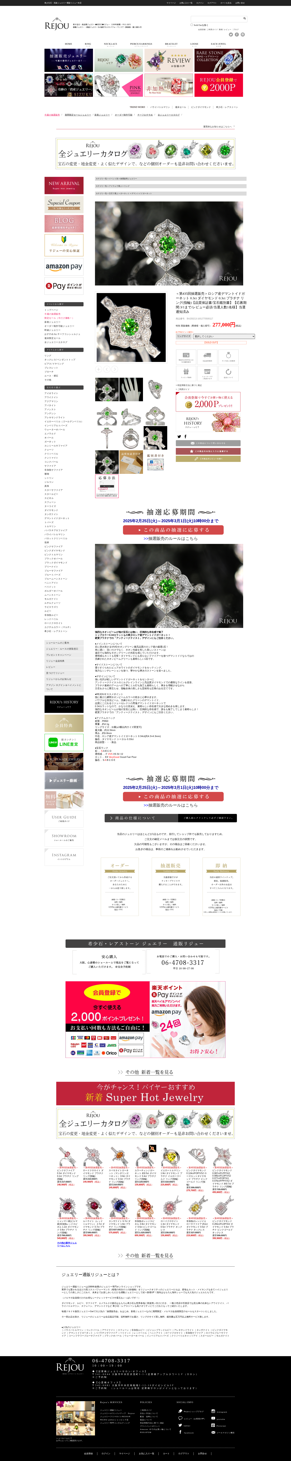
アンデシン (50, 414)
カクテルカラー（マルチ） (58, 627)
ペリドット (50, 587)
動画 (221, 29)
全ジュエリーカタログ (55, 342)
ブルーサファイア (53, 571)
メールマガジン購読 (226, 1433)
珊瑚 (46, 474)
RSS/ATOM (145, 1432)
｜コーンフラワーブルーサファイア (84, 1336)
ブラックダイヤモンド (55, 563)
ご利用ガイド (212, 29)
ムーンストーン (52, 595)
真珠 (46, 486)
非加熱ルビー (51, 615)
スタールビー (51, 494)
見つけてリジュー (55, 673)
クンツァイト (51, 458)
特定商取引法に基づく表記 (152, 1423)
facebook (189, 1433)
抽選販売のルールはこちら (173, 538)
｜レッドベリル (139, 1333)
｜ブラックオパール (112, 1336)
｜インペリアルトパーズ (157, 1336)
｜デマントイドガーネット (80, 1333)
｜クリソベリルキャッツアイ (183, 1336)
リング (47, 356)
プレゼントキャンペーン (58, 655)
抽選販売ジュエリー (128, 179)
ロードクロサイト (53, 623)
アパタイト (50, 405)
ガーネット (50, 442)
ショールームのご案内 (57, 643)
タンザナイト (51, 514)
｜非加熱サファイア (193, 1333)
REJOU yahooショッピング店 (114, 1420)
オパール (49, 438)
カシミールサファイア (55, 446)
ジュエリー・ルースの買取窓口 (62, 649)
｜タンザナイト (202, 1330)
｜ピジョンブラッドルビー (158, 1330)
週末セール (180, 107)
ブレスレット (51, 368)
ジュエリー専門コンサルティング (115, 1423)
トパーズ (49, 522)
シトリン (49, 478)
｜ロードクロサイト (173, 1333)
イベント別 (113, 179)
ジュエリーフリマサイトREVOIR (115, 1416)
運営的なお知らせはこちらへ (217, 126)
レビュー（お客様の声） (195, 1419)
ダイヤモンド (51, 510)
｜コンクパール (91, 1330)
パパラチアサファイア (55, 530)
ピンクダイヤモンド (201, 107)
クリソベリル (51, 454)
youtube (221, 1419)
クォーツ (49, 450)
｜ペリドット (124, 1333)
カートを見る (226, 3)
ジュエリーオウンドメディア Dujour (117, 1413)
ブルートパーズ (52, 575)
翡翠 (46, 543)
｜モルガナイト (221, 1336)
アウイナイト (51, 397)
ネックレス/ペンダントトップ (59, 360)
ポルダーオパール (53, 591)
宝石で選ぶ (113, 193)
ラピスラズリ (51, 607)
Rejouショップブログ (194, 1411)
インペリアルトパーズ (55, 426)
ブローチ (49, 372)
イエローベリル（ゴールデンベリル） (64, 422)
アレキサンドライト (54, 418)
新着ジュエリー (52, 322)
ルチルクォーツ (52, 603)
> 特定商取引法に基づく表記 (189, 385)
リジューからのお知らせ (58, 679)
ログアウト (212, 3)
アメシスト (50, 409)
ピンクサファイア (53, 547)
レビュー (228, 29)
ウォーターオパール (54, 430)
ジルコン (49, 482)
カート (166, 1453)
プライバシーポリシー (150, 1426)
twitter (187, 1426)
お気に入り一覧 (186, 3)
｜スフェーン (122, 1330)
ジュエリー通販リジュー (111, 1410)
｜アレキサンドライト (183, 1330)
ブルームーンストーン (55, 579)
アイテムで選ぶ (115, 186)
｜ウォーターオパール (133, 1336)
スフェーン (50, 502)
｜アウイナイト (107, 1330)
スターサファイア (53, 490)
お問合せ (202, 1453)
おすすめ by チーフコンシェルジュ (62, 334)
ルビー (47, 611)
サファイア (50, 466)
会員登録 (202, 29)
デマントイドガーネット (57, 518)
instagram (222, 1412)
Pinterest (221, 1426)
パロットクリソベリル (55, 539)
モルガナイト (51, 599)
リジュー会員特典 (55, 661)
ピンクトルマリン (53, 555)
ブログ (236, 29)
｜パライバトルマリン (73, 1330)
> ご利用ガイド (183, 389)
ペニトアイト (51, 583)
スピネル (49, 498)
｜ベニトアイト (155, 1333)
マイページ (171, 3)
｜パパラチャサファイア (105, 1333)
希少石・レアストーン (227, 107)
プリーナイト (51, 567)
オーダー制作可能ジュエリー (59, 326)
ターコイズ (50, 506)
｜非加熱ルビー (137, 1330)
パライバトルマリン (160, 107)
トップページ (51, 310)
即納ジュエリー (52, 330)
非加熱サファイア (53, 470)
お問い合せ (240, 3)
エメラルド (50, 434)
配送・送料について (149, 1416)
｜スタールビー (206, 1336)
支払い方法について (149, 1413)
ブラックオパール (53, 559)
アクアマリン (51, 401)
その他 (47, 380)
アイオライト (51, 393)
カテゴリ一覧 (101, 179)
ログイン (200, 3)
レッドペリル (51, 619)
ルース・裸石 (51, 376)
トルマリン (50, 526)
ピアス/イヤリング (54, 364)
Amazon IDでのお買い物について (155, 1429)
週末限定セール (52, 338)
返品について (146, 1420)
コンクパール (51, 462)
